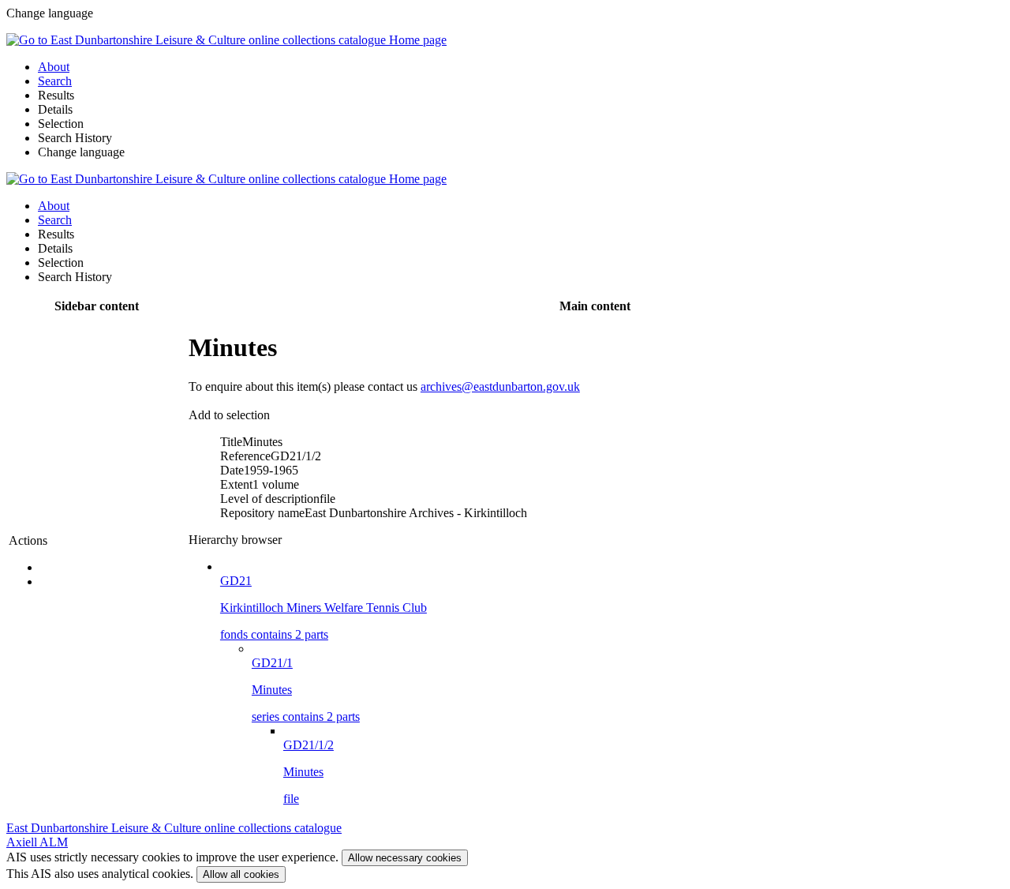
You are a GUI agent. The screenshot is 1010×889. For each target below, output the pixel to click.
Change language (81, 152)
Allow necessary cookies (405, 858)
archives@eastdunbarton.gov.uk (500, 386)
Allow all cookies (241, 874)
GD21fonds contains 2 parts (323, 607)
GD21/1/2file (308, 771)
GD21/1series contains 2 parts (306, 689)
